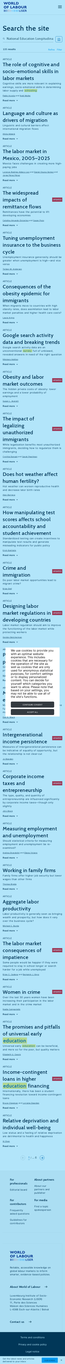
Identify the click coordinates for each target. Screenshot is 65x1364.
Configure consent (32, 705)
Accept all (32, 712)
